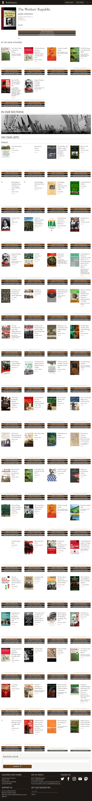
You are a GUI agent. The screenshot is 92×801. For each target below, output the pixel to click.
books (80, 2)
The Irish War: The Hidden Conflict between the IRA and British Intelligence (62, 150)
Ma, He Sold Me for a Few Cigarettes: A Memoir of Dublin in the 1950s (39, 401)
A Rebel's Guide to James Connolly (62, 470)
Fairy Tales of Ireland (37, 147)
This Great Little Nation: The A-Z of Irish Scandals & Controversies (62, 687)
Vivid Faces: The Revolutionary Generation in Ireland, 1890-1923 (16, 292)
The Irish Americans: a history (37, 256)
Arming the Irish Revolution (38, 578)
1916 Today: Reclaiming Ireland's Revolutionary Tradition (15, 401)
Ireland (4, 142)
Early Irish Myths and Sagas (62, 650)
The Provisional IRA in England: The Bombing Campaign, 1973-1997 (62, 616)
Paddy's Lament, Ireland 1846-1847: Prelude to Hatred (85, 722)
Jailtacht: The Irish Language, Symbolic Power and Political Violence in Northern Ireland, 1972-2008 (85, 295)
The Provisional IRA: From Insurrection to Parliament (61, 221)
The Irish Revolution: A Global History (38, 686)
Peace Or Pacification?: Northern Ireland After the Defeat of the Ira (16, 580)
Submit (33, 794)
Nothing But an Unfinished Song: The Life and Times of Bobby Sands (16, 185)
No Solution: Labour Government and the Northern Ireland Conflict (61, 544)
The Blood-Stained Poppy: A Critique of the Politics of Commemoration (85, 544)
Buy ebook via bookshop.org (47, 33)
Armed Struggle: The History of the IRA (39, 184)
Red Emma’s (11, 2)
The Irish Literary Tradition (85, 362)
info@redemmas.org (40, 778)
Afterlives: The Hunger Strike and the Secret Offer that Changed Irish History (39, 329)
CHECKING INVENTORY (46, 29)
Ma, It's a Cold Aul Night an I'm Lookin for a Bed (85, 399)
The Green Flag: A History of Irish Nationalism (39, 507)
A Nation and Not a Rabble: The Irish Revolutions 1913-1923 (62, 364)
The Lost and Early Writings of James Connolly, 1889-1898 (17, 723)
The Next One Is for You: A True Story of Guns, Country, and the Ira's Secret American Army (38, 725)
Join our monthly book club (9, 791)
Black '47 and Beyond (84, 147)
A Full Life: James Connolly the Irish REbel (85, 50)
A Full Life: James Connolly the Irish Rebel (39, 471)
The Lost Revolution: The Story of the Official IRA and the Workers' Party (16, 329)
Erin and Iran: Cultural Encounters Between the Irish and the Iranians (85, 437)
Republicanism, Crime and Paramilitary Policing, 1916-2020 (16, 616)
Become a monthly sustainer (9, 793)
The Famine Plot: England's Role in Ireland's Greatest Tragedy (39, 364)
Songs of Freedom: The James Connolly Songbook (39, 83)
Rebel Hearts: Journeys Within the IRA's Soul (16, 363)
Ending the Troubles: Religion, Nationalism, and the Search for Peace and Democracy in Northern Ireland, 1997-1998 (85, 691)
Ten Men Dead (38, 649)
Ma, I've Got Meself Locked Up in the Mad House (16, 435)
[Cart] (87, 2)
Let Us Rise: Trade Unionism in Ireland (16, 50)
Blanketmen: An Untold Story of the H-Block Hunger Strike (62, 328)
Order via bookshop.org (47, 31)
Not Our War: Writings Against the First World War (16, 83)
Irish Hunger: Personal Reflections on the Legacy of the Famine (62, 185)
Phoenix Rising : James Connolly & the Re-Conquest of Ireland (16, 508)
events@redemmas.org (54, 784)
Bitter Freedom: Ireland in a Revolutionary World (16, 472)
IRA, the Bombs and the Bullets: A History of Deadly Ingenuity (85, 579)
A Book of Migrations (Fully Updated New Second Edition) (39, 221)
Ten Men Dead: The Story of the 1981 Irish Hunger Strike (85, 328)
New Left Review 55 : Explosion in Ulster (62, 722)
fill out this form (56, 782)
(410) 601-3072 (39, 780)
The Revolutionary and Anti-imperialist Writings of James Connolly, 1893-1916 (39, 52)
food (69, 2)
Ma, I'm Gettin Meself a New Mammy (61, 399)
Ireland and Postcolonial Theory (60, 256)
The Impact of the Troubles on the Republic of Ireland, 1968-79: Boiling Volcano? (39, 616)
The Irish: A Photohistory (37, 291)
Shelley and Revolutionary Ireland (84, 471)
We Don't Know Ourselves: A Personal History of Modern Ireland (62, 579)
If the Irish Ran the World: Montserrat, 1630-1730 (62, 292)
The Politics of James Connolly (84, 614)
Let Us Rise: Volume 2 (15, 685)
